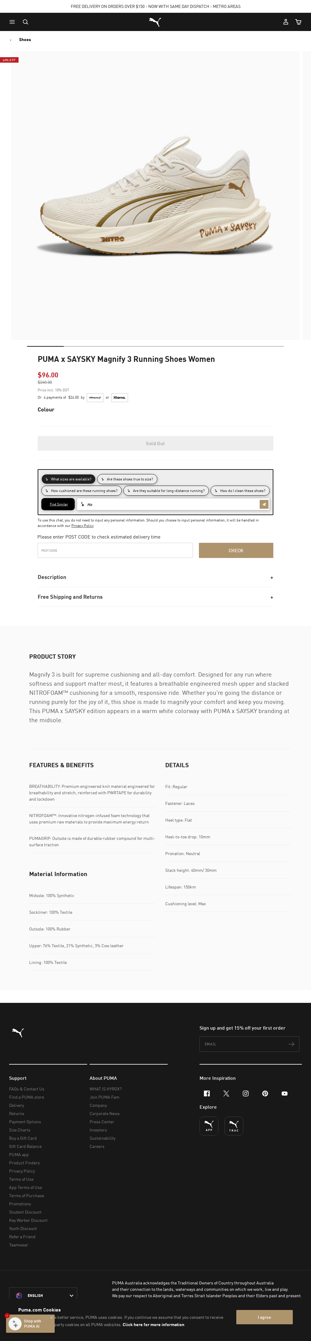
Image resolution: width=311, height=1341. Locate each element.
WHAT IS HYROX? (106, 1088)
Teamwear (18, 1244)
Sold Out (155, 443)
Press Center (102, 1121)
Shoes (25, 39)
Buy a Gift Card (23, 1138)
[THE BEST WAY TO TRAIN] (233, 1126)
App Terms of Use (25, 1187)
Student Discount (25, 1212)
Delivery (16, 1105)
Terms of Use (21, 1179)
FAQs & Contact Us (26, 1088)
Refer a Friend (22, 1236)
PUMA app (19, 1154)
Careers (97, 1146)
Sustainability (102, 1138)
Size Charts (19, 1129)
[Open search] (25, 22)
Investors (98, 1129)
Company (98, 1105)
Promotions (20, 1203)
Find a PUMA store (26, 1097)
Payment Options (25, 1121)
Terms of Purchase (26, 1195)
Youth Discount (23, 1228)
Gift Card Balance (25, 1146)
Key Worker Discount (28, 1220)
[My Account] (286, 22)
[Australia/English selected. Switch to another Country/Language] (43, 1296)
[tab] (45, 346)
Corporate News (105, 1113)
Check (236, 550)
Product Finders (24, 1162)
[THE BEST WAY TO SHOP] (209, 1126)
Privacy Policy (82, 525)
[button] (13, 22)
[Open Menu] (13, 22)
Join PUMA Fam (104, 1097)
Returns (16, 1113)
